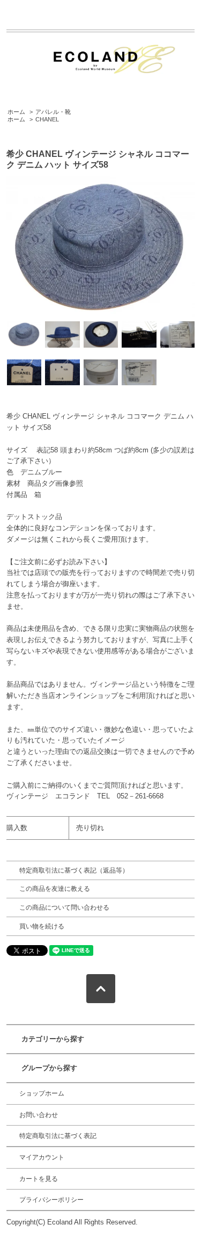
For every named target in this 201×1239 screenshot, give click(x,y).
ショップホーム (41, 1093)
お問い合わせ (38, 1115)
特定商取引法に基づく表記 (57, 1136)
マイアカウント (41, 1157)
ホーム (16, 112)
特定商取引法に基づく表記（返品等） (74, 870)
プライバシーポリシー (51, 1200)
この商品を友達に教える (54, 888)
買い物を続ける (41, 926)
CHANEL (47, 119)
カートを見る (38, 1179)
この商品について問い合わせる (64, 907)
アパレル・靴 (53, 112)
